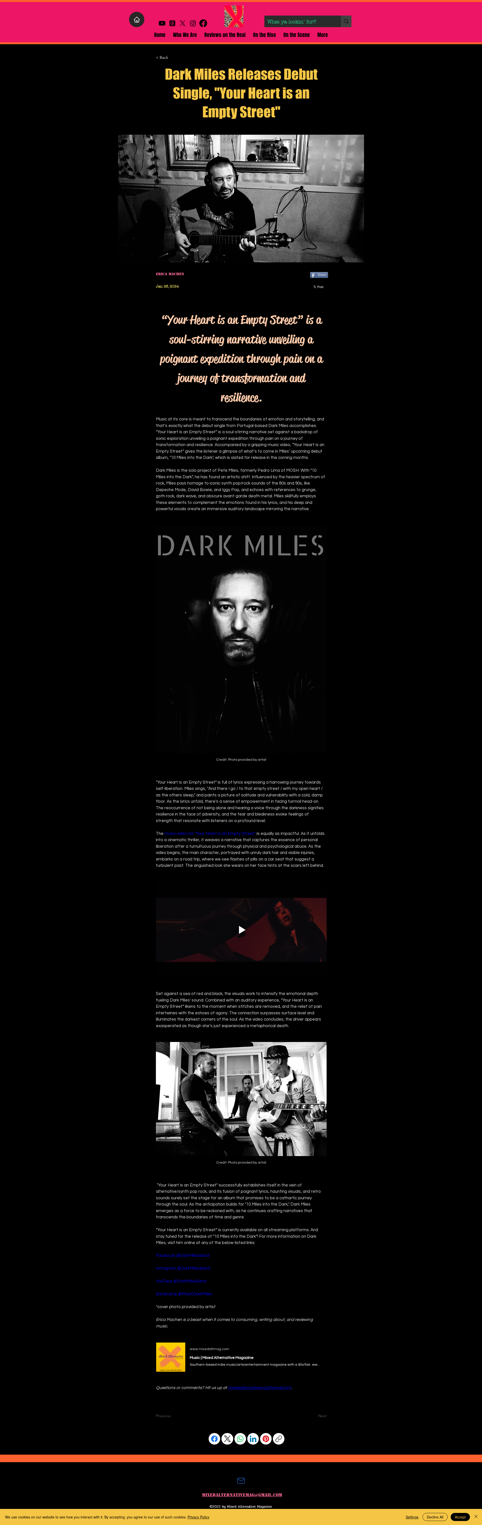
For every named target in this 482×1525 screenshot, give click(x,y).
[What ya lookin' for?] (346, 21)
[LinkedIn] (253, 1439)
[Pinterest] (266, 1439)
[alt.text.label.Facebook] (203, 23)
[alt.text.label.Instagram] (193, 23)
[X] (183, 23)
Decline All (435, 1516)
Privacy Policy (198, 1516)
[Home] (136, 19)
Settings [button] (412, 1516)
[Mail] (241, 1480)
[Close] (476, 1517)
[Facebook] (214, 1439)
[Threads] (172, 23)
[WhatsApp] (240, 1439)
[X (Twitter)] (227, 1439)
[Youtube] (162, 23)
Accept (460, 1516)
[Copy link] (278, 1439)
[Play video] (241, 930)
